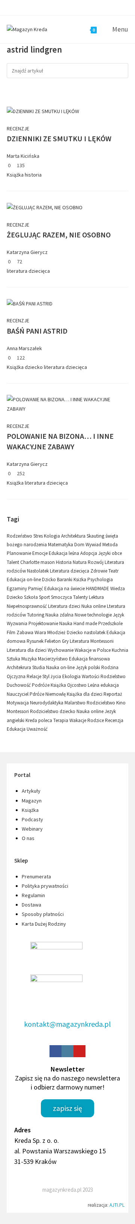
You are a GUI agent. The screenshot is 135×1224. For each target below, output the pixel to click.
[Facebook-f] (56, 1051)
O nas (28, 838)
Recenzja (114, 720)
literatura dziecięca (28, 270)
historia (33, 174)
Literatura (80, 641)
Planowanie (19, 553)
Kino (121, 703)
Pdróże (37, 694)
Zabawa (25, 632)
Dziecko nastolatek (86, 632)
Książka (15, 174)
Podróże (41, 685)
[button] (67, 1108)
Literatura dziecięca (70, 571)
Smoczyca (62, 597)
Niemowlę (56, 694)
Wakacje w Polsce (93, 650)
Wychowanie (61, 650)
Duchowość (19, 685)
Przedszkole (110, 623)
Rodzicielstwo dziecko (53, 711)
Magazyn (32, 800)
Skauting (96, 536)
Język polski (88, 667)
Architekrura (19, 667)
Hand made (86, 623)
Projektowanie (43, 623)
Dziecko (15, 597)
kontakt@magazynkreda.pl (67, 1024)
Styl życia (52, 676)
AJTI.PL (117, 1205)
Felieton (53, 641)
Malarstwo (75, 703)
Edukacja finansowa (89, 659)
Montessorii (102, 641)
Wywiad (94, 544)
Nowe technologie (94, 615)
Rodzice (96, 720)
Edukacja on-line (24, 579)
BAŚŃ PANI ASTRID (37, 330)
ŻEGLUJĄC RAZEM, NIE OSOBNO (59, 234)
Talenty (81, 597)
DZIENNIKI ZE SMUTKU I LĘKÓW (59, 138)
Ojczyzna (17, 676)
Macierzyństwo (53, 659)
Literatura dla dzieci (27, 650)
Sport (45, 597)
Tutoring (36, 615)
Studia (39, 667)
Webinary (32, 828)
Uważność (37, 729)
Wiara (40, 632)
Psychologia (100, 579)
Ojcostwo (77, 685)
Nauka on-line (61, 667)
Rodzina (109, 667)
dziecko (34, 367)
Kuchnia (120, 650)
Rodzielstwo (113, 676)
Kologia (52, 536)
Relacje (34, 676)
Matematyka (61, 544)
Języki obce (110, 553)
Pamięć (36, 588)
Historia (64, 562)
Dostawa (31, 904)
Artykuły (31, 790)
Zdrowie (99, 571)
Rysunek (36, 641)
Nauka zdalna (60, 615)
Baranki (65, 579)
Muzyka (29, 659)
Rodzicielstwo (101, 703)
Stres (38, 536)
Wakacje (78, 720)
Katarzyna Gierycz (27, 252)
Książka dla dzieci (85, 694)
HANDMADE (98, 588)
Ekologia (72, 676)
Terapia (61, 720)
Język (118, 615)
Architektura (74, 536)
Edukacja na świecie (65, 588)
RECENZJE (18, 128)
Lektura (96, 597)
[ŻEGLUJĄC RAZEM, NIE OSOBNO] (44, 207)
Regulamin (33, 895)
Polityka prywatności (45, 885)
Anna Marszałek (24, 348)
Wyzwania (17, 623)
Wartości (91, 676)
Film (11, 632)
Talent (13, 562)
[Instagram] (68, 1051)
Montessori (18, 711)
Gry (66, 641)
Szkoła (31, 597)
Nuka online (94, 606)
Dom (80, 544)
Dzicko (49, 579)
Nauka (66, 623)
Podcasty (32, 819)
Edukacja (17, 729)
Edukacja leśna (64, 553)
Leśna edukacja (103, 685)
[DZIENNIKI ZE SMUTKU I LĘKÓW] (43, 110)
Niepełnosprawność (27, 606)
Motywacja (18, 703)
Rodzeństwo (20, 536)
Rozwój (96, 562)
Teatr (113, 571)
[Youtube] (80, 1051)
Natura (80, 562)
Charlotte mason (38, 562)
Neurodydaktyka (47, 703)
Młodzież (57, 632)
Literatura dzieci (64, 606)
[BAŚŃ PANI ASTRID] (29, 303)
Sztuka (14, 659)
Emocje (40, 553)
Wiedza (117, 588)
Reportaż (113, 694)
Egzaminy (17, 588)
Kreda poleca (39, 720)
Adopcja (89, 553)
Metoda (110, 544)
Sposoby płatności (43, 914)
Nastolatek (38, 571)
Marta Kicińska (23, 156)
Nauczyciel (18, 694)
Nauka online (90, 711)
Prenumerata (36, 876)
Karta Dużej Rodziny (44, 923)
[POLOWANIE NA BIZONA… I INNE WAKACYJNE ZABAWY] (67, 403)
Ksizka (80, 579)
